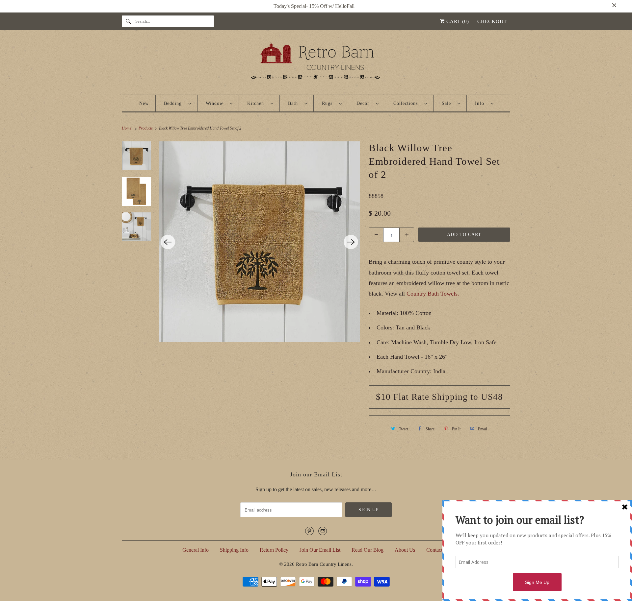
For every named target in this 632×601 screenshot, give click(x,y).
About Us (405, 550)
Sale (448, 103)
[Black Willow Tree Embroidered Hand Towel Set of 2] (259, 241)
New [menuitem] (144, 103)
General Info (195, 550)
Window (216, 103)
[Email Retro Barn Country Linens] (322, 531)
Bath (294, 103)
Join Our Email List (320, 550)
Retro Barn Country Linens (324, 564)
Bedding (174, 103)
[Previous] (168, 242)
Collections (407, 103)
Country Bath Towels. (432, 293)
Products (146, 128)
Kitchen (257, 103)
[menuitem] (177, 103)
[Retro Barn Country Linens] (316, 63)
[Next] (351, 242)
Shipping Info (234, 550)
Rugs (329, 103)
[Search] (128, 21)
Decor (364, 103)
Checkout (492, 21)
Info (481, 103)
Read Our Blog (367, 550)
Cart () (457, 21)
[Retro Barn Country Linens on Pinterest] (309, 531)
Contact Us (438, 550)
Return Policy (274, 550)
